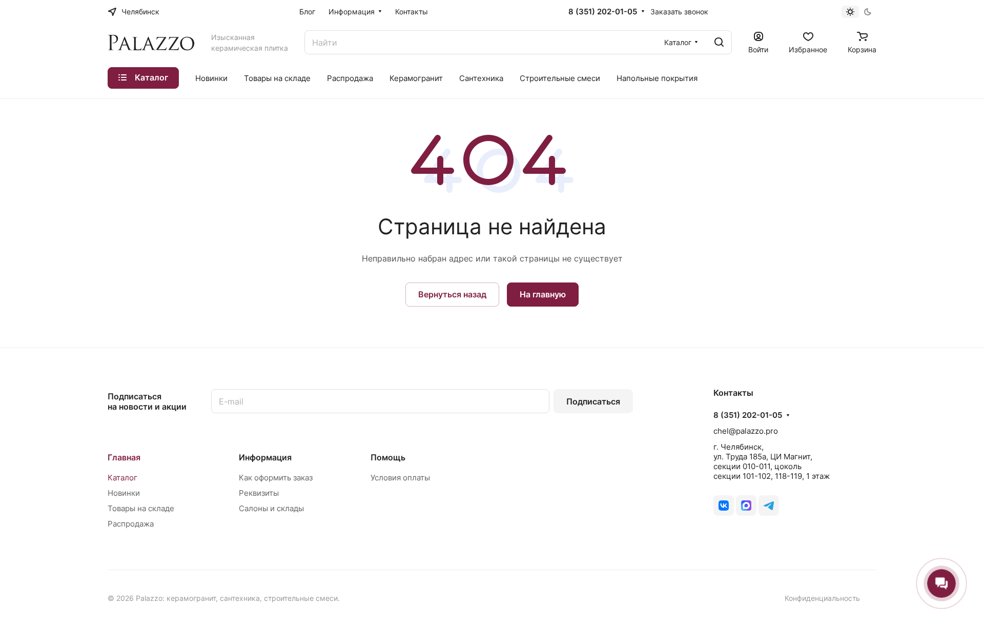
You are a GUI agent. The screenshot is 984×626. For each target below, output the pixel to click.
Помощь (388, 457)
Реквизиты (259, 493)
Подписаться (593, 401)
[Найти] (719, 42)
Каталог (122, 477)
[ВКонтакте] (723, 505)
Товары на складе (141, 508)
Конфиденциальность (822, 598)
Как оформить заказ (276, 477)
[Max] (746, 505)
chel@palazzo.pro (745, 431)
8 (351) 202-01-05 (602, 11)
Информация (265, 457)
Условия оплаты (400, 477)
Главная (124, 457)
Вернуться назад (452, 294)
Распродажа (131, 524)
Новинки (124, 493)
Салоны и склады (271, 508)
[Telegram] (768, 505)
